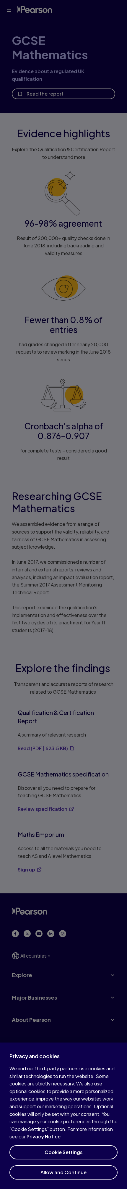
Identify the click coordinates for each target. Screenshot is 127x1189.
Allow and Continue (63, 1172)
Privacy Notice (44, 1136)
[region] (63, 1116)
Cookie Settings (64, 1152)
